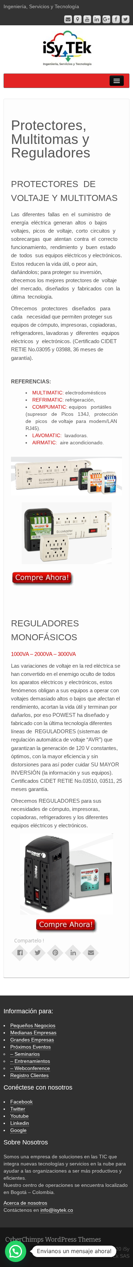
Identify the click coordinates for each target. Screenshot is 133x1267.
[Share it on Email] (91, 952)
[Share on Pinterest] (55, 952)
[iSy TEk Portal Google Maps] (78, 19)
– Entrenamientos (30, 1061)
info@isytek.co (56, 1210)
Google (18, 1130)
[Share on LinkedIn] (73, 952)
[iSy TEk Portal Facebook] (116, 19)
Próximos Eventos (30, 1047)
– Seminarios (25, 1054)
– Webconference (30, 1068)
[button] (15, 1251)
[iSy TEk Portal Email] (68, 19)
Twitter (17, 1109)
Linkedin (19, 1123)
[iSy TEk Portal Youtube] (87, 19)
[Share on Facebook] (20, 952)
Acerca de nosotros (25, 1203)
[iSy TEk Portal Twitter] (125, 19)
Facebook (21, 1102)
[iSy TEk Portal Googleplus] (106, 19)
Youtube (19, 1116)
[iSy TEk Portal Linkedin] (97, 19)
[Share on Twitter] (38, 952)
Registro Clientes (29, 1075)
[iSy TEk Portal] (66, 48)
